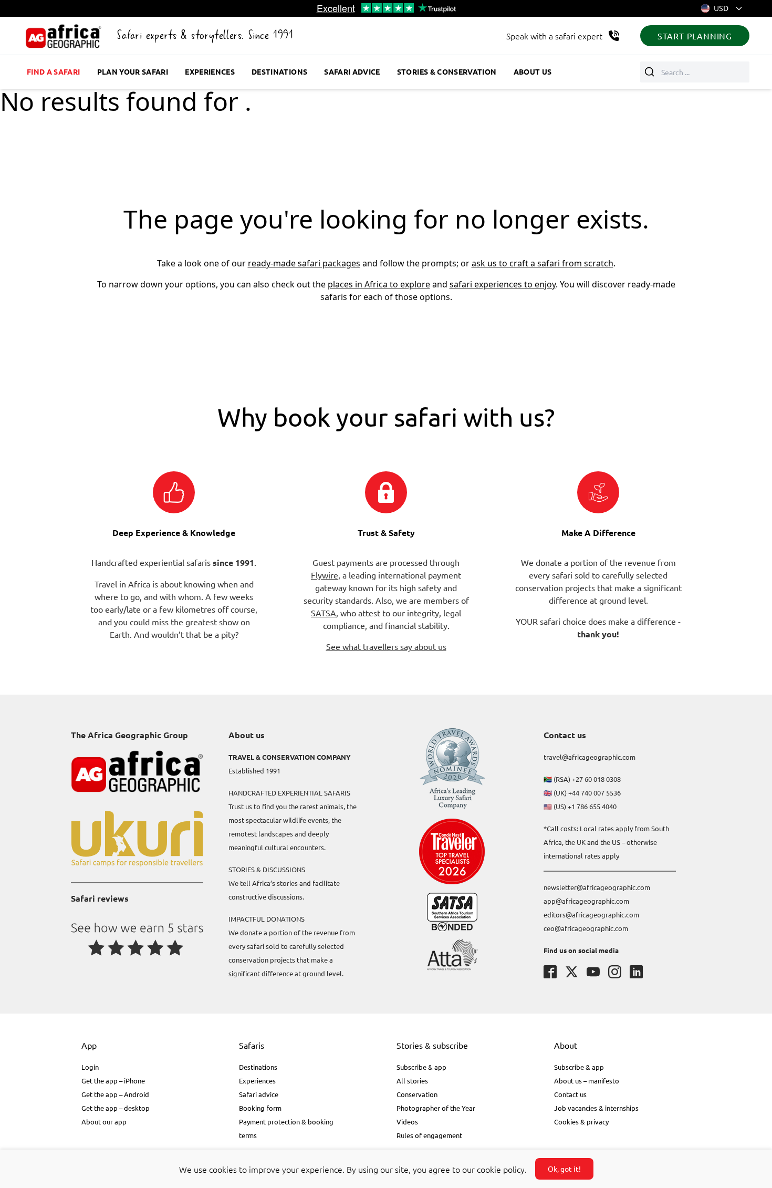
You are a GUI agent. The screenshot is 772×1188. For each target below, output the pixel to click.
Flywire (324, 575)
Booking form (260, 1107)
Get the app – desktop (115, 1107)
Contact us (570, 1094)
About (565, 1045)
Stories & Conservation (447, 71)
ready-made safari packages (304, 263)
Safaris (251, 1045)
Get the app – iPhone (113, 1080)
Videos (407, 1121)
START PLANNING (695, 35)
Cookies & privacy (581, 1121)
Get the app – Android (115, 1094)
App (89, 1045)
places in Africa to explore (379, 284)
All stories (412, 1080)
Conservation (417, 1094)
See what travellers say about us (386, 646)
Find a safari (53, 71)
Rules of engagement (429, 1135)
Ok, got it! (564, 1168)
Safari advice (352, 71)
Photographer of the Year (436, 1107)
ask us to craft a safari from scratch (542, 263)
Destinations (279, 71)
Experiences (210, 71)
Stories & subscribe (432, 1045)
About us (533, 71)
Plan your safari (133, 71)
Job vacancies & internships (596, 1107)
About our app (104, 1121)
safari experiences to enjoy (503, 284)
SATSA (323, 612)
